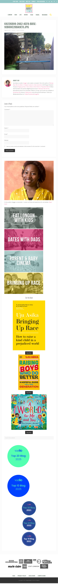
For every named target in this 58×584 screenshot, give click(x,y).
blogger (25, 83)
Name (6, 128)
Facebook (30, 94)
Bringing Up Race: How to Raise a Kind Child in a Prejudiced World (33, 87)
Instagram (36, 94)
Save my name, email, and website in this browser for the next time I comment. (25, 146)
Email (6, 134)
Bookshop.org (16, 92)
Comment (7, 109)
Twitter (26, 94)
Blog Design (28, 580)
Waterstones (28, 92)
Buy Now (29, 353)
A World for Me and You (43, 88)
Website (6, 140)
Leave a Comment (20, 30)
